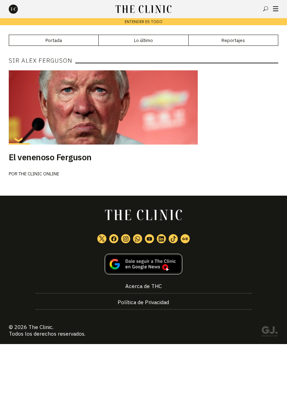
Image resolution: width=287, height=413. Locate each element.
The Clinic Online (39, 174)
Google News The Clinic (185, 238)
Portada (54, 40)
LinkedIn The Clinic (161, 238)
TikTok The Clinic (173, 238)
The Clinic (40, 327)
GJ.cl (269, 332)
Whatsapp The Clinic (137, 238)
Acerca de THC (143, 286)
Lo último (143, 40)
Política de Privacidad (143, 302)
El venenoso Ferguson (50, 157)
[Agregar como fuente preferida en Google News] (144, 264)
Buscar (265, 8)
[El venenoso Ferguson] (144, 107)
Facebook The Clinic (113, 238)
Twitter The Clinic (101, 238)
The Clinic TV (149, 238)
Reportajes (233, 40)
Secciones (275, 8)
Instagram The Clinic (125, 238)
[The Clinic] (19, 9)
